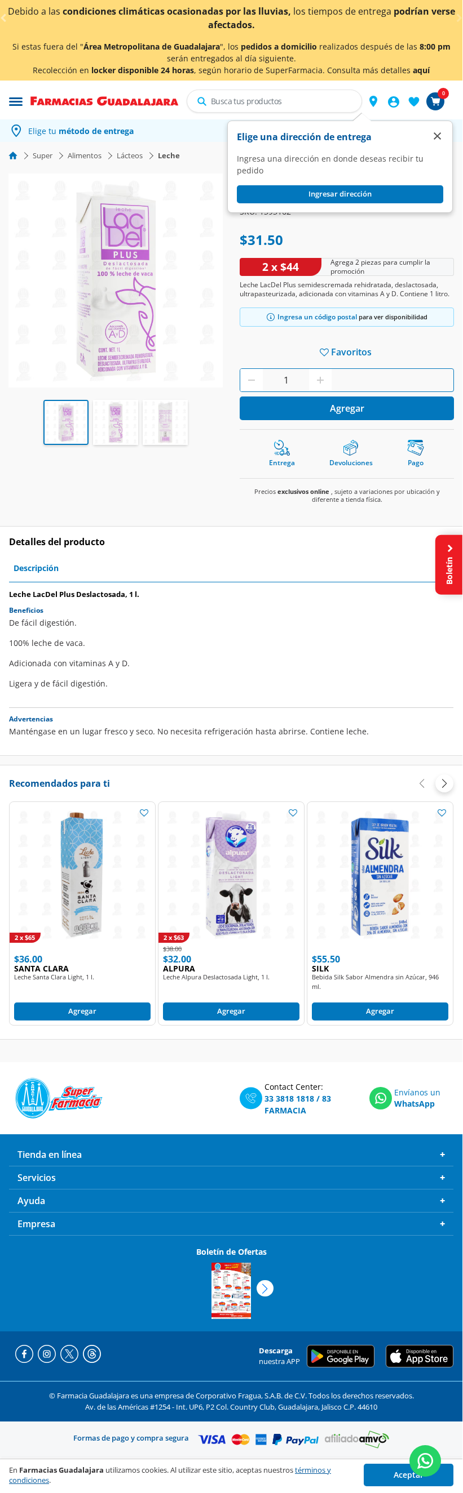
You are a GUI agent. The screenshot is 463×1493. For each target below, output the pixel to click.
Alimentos (85, 155)
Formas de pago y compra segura (131, 1438)
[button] (373, 101)
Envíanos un (417, 1092)
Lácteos (130, 155)
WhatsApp (414, 1103)
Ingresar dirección (340, 194)
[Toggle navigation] (16, 100)
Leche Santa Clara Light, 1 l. (54, 977)
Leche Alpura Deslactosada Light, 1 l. (216, 977)
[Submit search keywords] (201, 101)
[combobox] (274, 101)
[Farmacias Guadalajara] (105, 100)
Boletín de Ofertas (231, 1251)
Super (42, 155)
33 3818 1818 (289, 1098)
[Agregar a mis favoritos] (144, 812)
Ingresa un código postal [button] (317, 317)
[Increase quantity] (320, 380)
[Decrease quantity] (251, 380)
